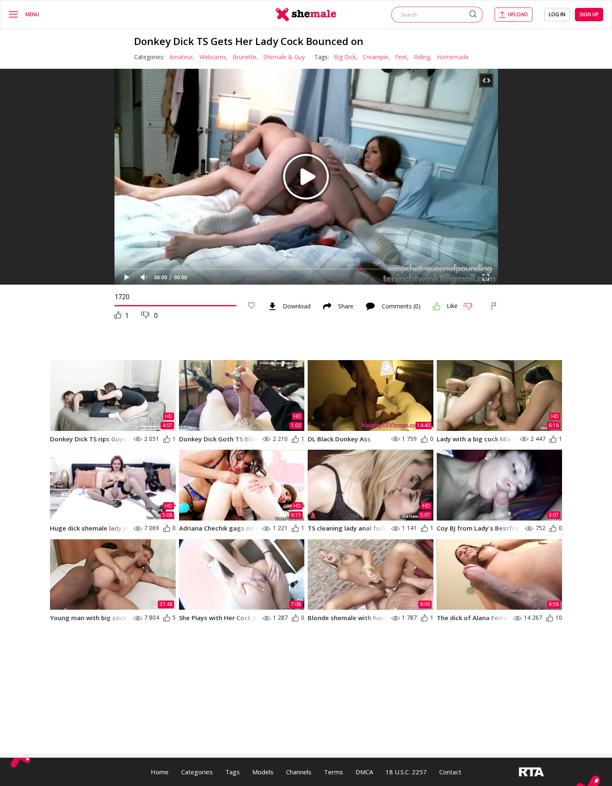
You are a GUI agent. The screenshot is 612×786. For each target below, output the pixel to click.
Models (263, 772)
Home (160, 772)
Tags (232, 772)
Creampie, (376, 57)
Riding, (423, 57)
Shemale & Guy (284, 57)
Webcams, (213, 57)
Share (345, 306)
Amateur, (181, 57)
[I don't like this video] (471, 306)
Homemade (453, 57)
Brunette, (245, 57)
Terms (333, 772)
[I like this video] (436, 306)
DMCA (364, 772)
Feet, (402, 57)
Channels (298, 772)
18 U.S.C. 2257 (406, 772)
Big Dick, (346, 57)
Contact (450, 772)
